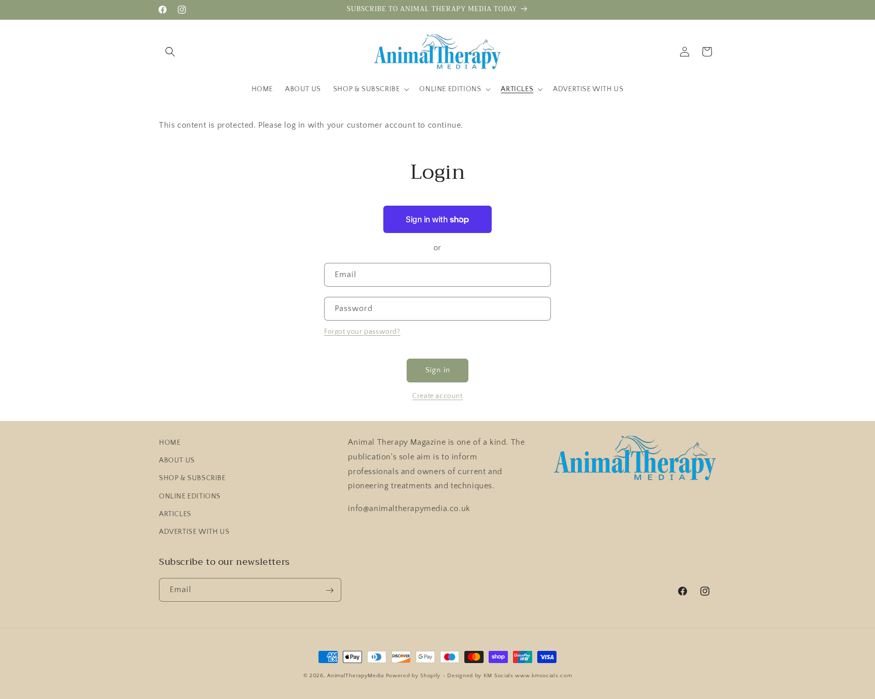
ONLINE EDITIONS (190, 496)
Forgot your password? (362, 332)
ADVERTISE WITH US (194, 532)
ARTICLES (175, 514)
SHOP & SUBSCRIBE (192, 478)
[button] (170, 52)
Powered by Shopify (413, 676)
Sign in (437, 370)
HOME (169, 443)
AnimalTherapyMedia (355, 676)
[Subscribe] (330, 590)
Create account (437, 396)
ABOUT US (177, 460)
